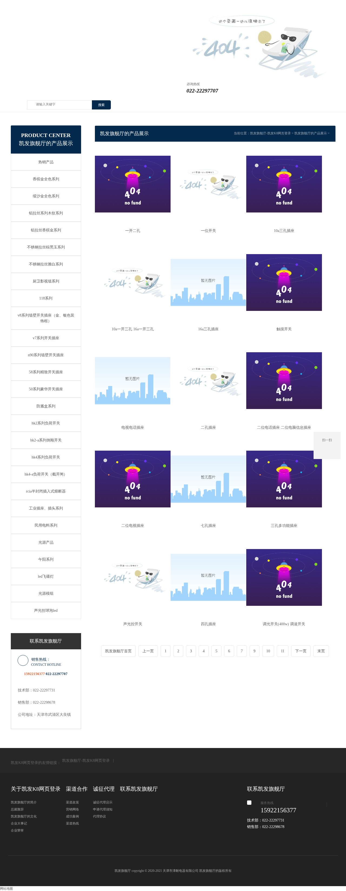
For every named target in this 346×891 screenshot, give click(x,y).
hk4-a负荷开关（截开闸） (46, 474)
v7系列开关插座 (46, 338)
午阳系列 (46, 559)
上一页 (148, 651)
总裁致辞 (17, 809)
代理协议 (99, 816)
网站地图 (6, 888)
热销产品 (46, 162)
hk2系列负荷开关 (46, 423)
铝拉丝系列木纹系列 (46, 213)
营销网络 (72, 809)
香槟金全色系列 (46, 179)
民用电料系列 (46, 525)
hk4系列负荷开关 (46, 457)
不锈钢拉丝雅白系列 (46, 264)
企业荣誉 (17, 830)
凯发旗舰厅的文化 (24, 816)
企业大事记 (19, 823)
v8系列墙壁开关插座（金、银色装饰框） (46, 318)
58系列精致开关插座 (46, 372)
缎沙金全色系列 (46, 196)
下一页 (301, 651)
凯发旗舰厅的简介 (24, 802)
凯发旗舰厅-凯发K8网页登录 (270, 133)
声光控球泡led (46, 611)
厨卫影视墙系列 (46, 281)
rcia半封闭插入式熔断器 (46, 491)
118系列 (45, 298)
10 (268, 651)
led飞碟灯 (46, 576)
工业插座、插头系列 (46, 508)
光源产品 (46, 542)
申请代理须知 (102, 809)
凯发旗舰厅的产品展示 (310, 133)
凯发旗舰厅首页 (118, 651)
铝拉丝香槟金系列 (46, 230)
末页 (321, 651)
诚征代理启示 (102, 802)
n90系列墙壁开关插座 (46, 355)
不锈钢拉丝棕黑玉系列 (46, 247)
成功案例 (72, 816)
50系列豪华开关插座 (46, 389)
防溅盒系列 (45, 406)
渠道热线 (72, 823)
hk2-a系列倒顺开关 (46, 440)
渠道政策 (72, 802)
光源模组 (46, 593)
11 (282, 651)
